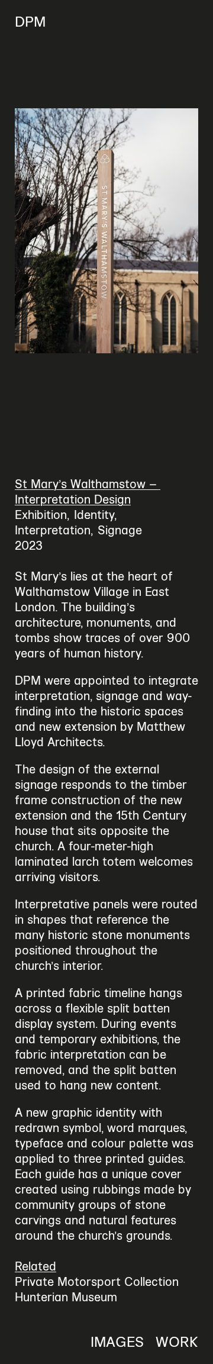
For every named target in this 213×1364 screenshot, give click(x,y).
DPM (30, 22)
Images (117, 1342)
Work (177, 1342)
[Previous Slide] (53, 231)
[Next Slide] (159, 231)
